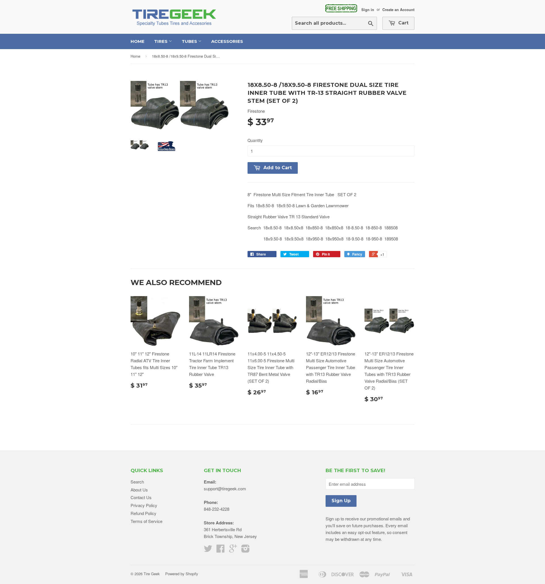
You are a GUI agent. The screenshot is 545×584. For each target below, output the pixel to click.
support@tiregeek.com (225, 488)
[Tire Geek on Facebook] (220, 550)
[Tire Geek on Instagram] (245, 550)
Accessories (227, 41)
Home (137, 41)
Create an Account (398, 9)
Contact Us (141, 497)
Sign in (367, 9)
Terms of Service (146, 521)
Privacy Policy (144, 505)
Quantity (255, 140)
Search (137, 482)
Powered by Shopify (181, 573)
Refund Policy (143, 513)
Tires (161, 41)
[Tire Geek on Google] (233, 550)
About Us (139, 490)
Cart (402, 23)
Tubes (190, 41)
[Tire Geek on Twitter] (208, 550)
